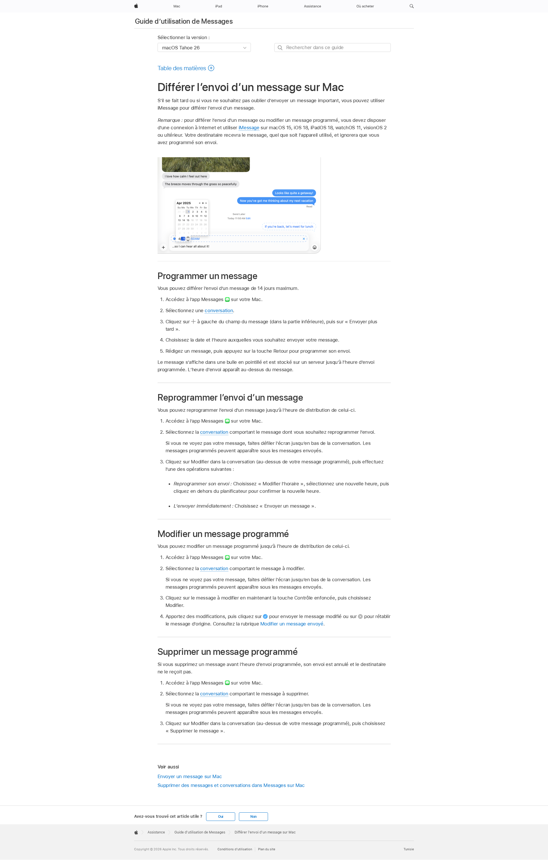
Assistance (156, 832)
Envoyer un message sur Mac (190, 776)
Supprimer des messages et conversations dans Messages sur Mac (231, 785)
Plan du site (266, 849)
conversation (219, 310)
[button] (411, 6)
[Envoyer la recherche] (280, 48)
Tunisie (409, 849)
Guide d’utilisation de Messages (184, 21)
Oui (220, 817)
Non (253, 817)
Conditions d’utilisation (234, 849)
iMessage (249, 127)
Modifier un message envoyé (291, 624)
